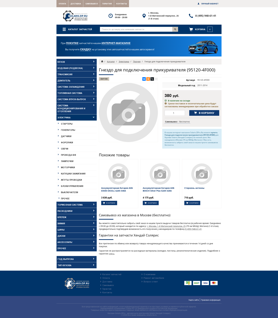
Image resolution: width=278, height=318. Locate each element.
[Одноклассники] (148, 79)
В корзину (110, 203)
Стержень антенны (194, 188)
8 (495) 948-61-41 (193, 229)
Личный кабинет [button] (209, 3)
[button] (201, 29)
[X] (152, 79)
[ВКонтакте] (144, 79)
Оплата (62, 3)
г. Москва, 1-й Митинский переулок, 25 (166, 226)
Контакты (121, 3)
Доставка (76, 3)
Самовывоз (91, 3)
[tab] (76, 62)
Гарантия (107, 3)
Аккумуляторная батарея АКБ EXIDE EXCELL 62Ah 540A (117, 189)
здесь (111, 253)
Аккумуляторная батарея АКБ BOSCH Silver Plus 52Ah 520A (158, 189)
